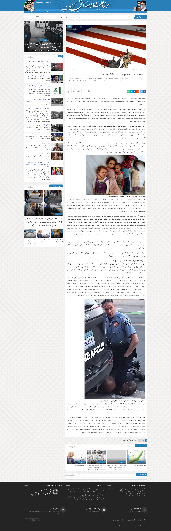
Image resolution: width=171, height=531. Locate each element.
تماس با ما (31, 11)
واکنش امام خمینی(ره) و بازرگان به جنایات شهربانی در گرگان (38, 103)
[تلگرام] (30, 520)
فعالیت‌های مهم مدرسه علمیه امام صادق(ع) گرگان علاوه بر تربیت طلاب (31, 242)
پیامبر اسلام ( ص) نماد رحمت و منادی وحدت (57, 240)
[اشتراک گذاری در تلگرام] (131, 91)
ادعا (136, 440)
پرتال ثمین (143, 528)
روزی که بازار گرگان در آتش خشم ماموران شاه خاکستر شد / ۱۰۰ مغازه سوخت (37, 128)
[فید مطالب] (37, 520)
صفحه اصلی (142, 23)
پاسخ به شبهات (70, 11)
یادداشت (61, 11)
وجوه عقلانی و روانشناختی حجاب (45, 240)
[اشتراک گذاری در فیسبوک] (144, 91)
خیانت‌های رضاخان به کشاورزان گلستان (39, 156)
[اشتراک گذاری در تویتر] (141, 91)
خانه (84, 11)
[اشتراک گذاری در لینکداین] (134, 91)
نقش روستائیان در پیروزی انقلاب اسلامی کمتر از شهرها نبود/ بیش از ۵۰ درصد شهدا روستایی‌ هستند (37, 147)
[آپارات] (34, 520)
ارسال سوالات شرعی (29, 2)
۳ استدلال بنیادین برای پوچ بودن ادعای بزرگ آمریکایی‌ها (123, 74)
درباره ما (39, 11)
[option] (43, 36)
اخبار (78, 11)
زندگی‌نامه (47, 11)
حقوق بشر (126, 440)
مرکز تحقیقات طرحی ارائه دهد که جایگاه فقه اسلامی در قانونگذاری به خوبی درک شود (37, 137)
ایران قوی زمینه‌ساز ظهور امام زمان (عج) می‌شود (39, 79)
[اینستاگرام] (26, 520)
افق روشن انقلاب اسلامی (80, 465)
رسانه (54, 11)
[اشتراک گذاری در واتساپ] (128, 91)
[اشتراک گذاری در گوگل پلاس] (137, 91)
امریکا (131, 440)
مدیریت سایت (79, 86)
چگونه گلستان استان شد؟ (140, 465)
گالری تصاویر (47, 2)
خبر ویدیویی (39, 2)
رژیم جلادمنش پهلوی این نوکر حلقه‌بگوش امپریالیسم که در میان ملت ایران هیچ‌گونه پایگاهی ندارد (43, 46)
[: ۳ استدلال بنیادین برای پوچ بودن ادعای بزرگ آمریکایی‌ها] (83, 91)
